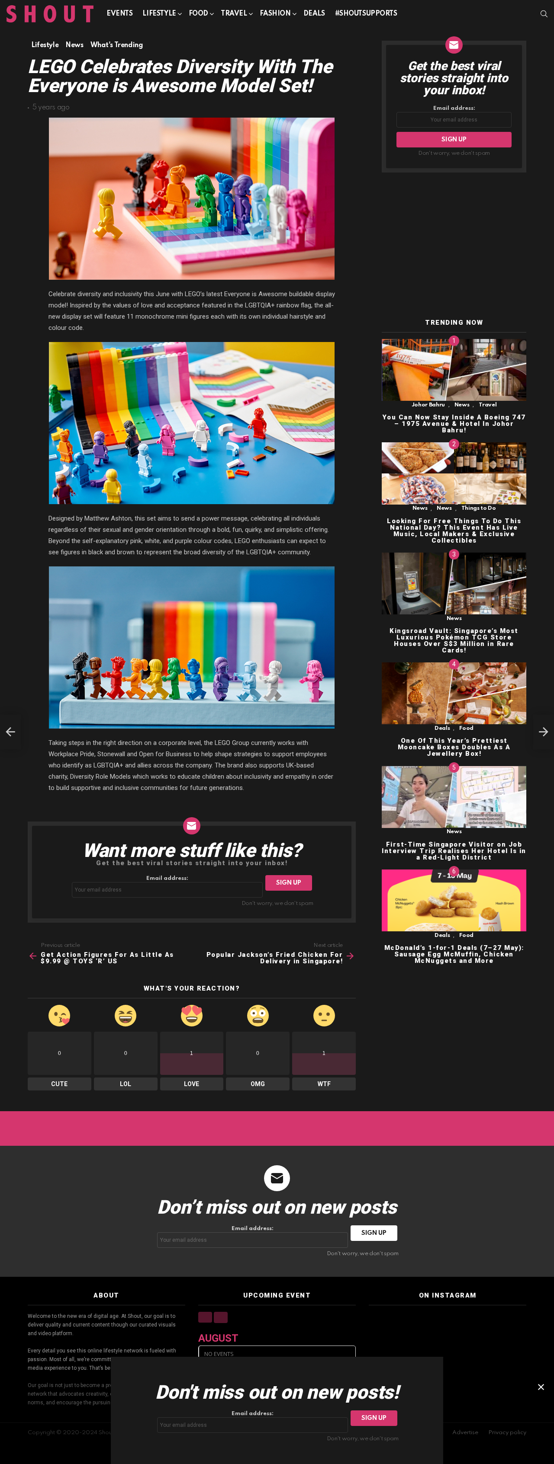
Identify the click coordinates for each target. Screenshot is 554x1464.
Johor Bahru (428, 405)
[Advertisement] (454, 246)
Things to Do (478, 508)
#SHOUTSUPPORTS (366, 13)
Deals (314, 13)
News (462, 405)
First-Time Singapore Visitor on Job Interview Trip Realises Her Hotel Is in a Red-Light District (454, 851)
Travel (234, 13)
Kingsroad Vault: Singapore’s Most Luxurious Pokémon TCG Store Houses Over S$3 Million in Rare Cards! (454, 640)
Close (541, 1387)
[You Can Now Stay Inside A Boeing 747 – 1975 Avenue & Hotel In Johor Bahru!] (454, 370)
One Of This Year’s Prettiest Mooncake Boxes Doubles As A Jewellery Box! (454, 747)
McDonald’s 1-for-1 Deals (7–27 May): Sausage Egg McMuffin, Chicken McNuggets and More (454, 954)
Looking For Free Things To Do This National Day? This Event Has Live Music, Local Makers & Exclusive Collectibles (454, 530)
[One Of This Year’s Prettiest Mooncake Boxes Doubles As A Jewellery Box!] (454, 693)
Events (119, 13)
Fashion (275, 13)
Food (198, 13)
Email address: (167, 878)
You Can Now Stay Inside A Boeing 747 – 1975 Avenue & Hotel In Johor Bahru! (454, 423)
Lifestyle (159, 13)
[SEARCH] (544, 14)
